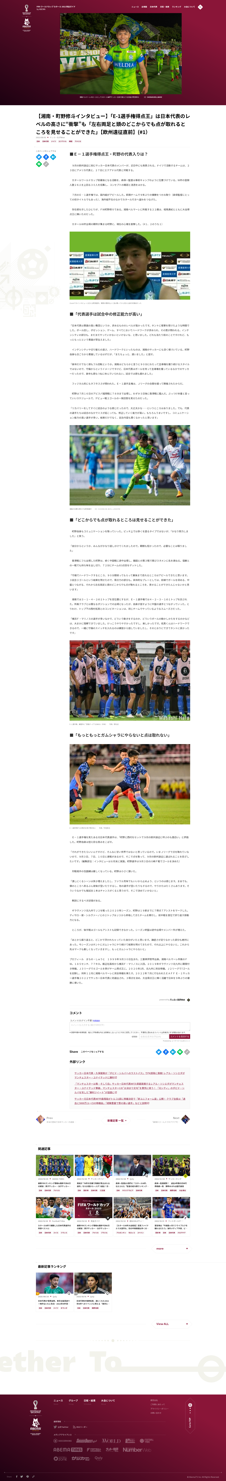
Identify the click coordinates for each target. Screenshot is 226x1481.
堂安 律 (85, 1190)
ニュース (135, 7)
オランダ (64, 1308)
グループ (73, 1402)
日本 (38, 141)
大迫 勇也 (182, 1190)
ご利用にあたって (157, 1405)
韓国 (70, 141)
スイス (55, 1233)
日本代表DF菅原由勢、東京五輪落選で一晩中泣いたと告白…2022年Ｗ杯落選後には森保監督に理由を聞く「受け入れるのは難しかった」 (54, 1302)
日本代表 (153, 7)
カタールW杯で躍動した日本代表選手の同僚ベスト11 (54, 1227)
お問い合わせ (155, 1413)
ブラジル (104, 1233)
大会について (189, 7)
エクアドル (62, 141)
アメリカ (78, 141)
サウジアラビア (127, 1190)
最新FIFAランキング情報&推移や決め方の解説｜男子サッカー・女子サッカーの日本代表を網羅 (54, 1185)
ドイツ (53, 141)
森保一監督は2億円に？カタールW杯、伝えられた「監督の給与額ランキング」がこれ (132, 1185)
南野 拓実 (173, 1190)
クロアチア (181, 1233)
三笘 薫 (102, 1190)
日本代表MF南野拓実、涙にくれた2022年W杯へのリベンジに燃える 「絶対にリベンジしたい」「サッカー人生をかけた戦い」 (93, 1302)
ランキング (176, 7)
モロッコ (132, 1233)
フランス (64, 1233)
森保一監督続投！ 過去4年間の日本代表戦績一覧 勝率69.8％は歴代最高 (171, 1184)
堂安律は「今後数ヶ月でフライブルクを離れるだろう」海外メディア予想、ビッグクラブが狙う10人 (171, 1227)
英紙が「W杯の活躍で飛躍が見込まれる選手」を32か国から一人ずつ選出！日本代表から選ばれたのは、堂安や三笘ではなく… (93, 1185)
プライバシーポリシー (159, 1409)
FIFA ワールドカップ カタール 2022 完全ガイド (56, 7)
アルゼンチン (121, 1233)
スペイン (140, 1233)
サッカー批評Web (57, 138)
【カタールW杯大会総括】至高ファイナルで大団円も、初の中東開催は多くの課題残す (132, 1227)
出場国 (144, 7)
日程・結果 (164, 7)
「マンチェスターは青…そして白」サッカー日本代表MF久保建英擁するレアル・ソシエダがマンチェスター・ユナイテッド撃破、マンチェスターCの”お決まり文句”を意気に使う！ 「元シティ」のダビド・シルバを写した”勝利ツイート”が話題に (129, 1088)
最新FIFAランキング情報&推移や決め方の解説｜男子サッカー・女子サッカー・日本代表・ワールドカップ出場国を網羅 (93, 1227)
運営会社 (154, 1400)
